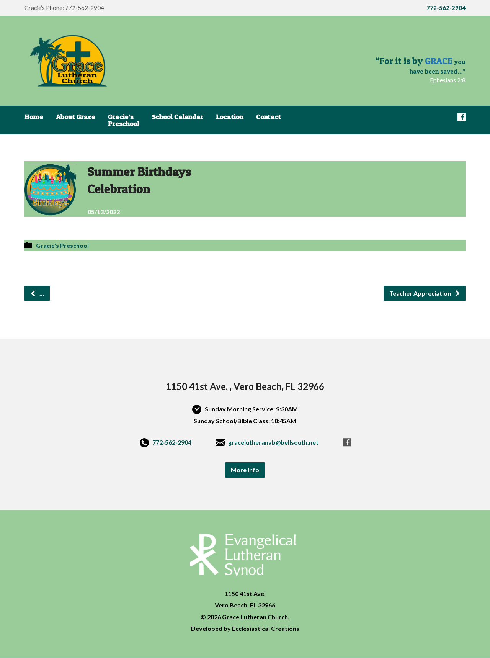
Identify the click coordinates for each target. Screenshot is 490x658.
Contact (268, 116)
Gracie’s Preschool (123, 120)
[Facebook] (461, 117)
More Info (245, 469)
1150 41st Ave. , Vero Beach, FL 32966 (245, 386)
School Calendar (177, 116)
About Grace (75, 116)
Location (229, 116)
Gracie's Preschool (62, 245)
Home (33, 116)
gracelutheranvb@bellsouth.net (273, 442)
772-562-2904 (171, 442)
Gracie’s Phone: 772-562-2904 (64, 7)
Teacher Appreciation (420, 293)
